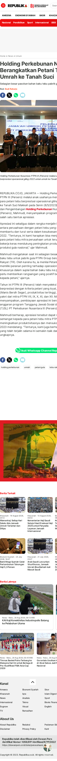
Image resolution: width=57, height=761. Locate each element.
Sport (30, 22)
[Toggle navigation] (3, 5)
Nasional (6, 22)
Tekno (25, 702)
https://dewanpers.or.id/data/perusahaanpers (24, 745)
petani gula (40, 367)
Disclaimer (5, 729)
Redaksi (26, 724)
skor (42, 15)
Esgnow (4, 706)
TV (1, 710)
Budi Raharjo (11, 89)
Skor (47, 689)
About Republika (8, 724)
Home (2, 56)
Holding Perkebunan (39, 209)
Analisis (26, 698)
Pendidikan (19, 22)
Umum (19, 56)
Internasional (42, 22)
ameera (6, 15)
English (48, 706)
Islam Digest (51, 693)
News (10, 56)
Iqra (24, 693)
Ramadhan (27, 710)
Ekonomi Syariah (25, 15)
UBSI (53, 22)
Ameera (4, 689)
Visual (25, 706)
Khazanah (5, 693)
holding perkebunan (10, 367)
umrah (27, 367)
